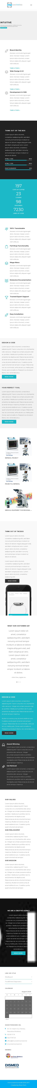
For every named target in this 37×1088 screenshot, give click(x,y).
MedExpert (9, 977)
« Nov (7, 1019)
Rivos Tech (22, 1085)
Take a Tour (14, 68)
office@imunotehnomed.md (17, 1041)
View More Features (3, 27)
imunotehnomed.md (14, 1044)
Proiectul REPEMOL (12, 484)
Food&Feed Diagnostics (13, 981)
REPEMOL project (11, 458)
